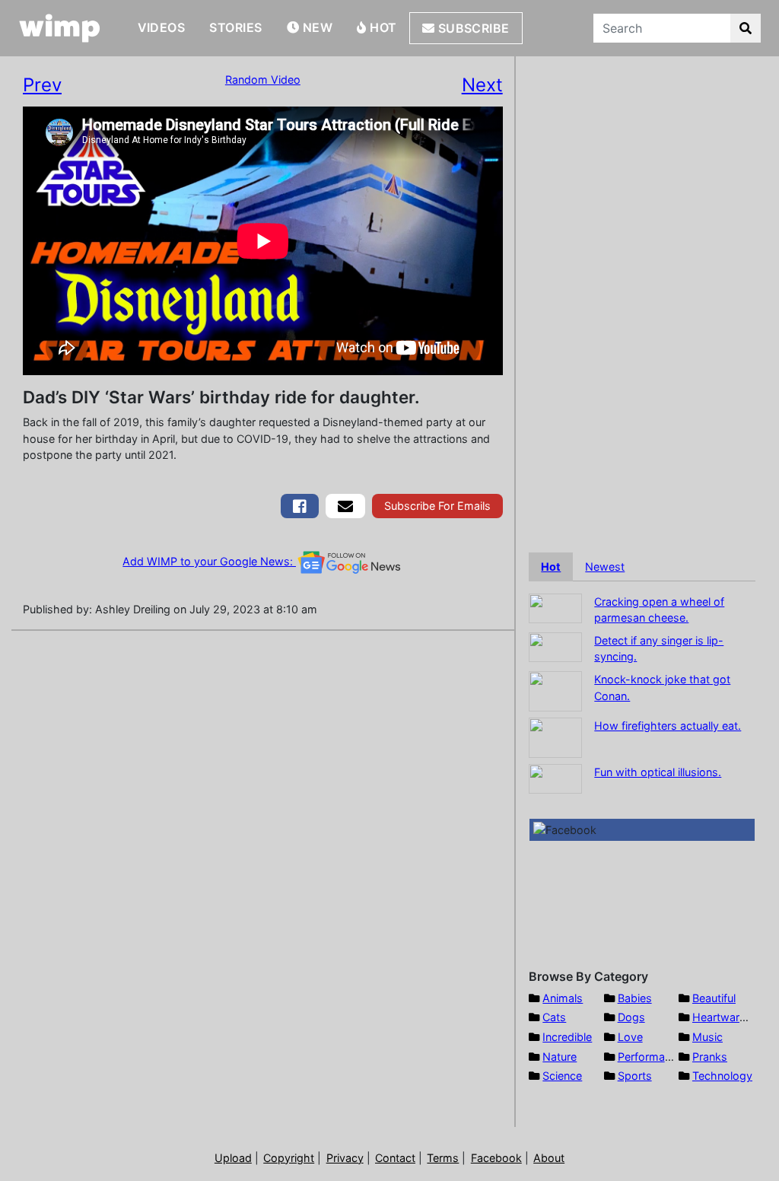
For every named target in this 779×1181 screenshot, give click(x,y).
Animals (562, 998)
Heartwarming (728, 1017)
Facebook (496, 1157)
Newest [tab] (605, 566)
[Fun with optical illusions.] (555, 777)
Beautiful (714, 998)
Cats (554, 1017)
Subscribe (472, 28)
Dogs (631, 1017)
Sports (635, 1075)
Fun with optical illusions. (657, 772)
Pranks (709, 1056)
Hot (382, 27)
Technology (722, 1075)
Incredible (567, 1036)
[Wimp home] (59, 28)
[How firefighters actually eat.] (555, 736)
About (548, 1157)
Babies (635, 998)
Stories (235, 27)
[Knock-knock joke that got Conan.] (555, 689)
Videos (162, 27)
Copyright (288, 1157)
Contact (395, 1157)
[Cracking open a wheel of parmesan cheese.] (555, 606)
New (315, 27)
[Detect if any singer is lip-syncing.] (555, 645)
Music (707, 1036)
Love (630, 1036)
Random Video (262, 79)
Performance (650, 1056)
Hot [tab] (551, 566)
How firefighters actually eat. (667, 725)
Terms (443, 1157)
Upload (233, 1157)
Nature (559, 1056)
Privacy (345, 1157)
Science (562, 1075)
